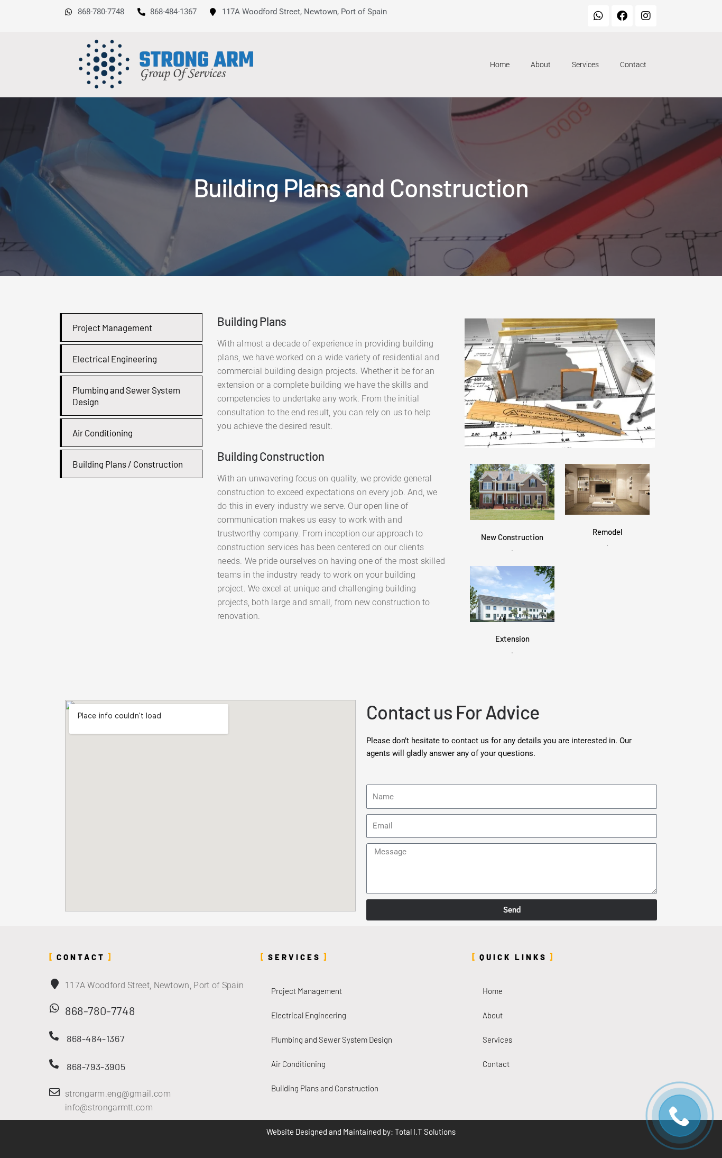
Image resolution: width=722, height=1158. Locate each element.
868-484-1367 (96, 1038)
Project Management (112, 327)
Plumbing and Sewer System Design (331, 1039)
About (541, 64)
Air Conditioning (102, 432)
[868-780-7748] (54, 1008)
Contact (633, 64)
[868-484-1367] (54, 1036)
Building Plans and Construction (324, 1088)
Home (500, 64)
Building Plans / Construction (127, 464)
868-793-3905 (96, 1066)
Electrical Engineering (114, 358)
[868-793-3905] (54, 1064)
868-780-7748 (100, 1010)
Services (585, 64)
